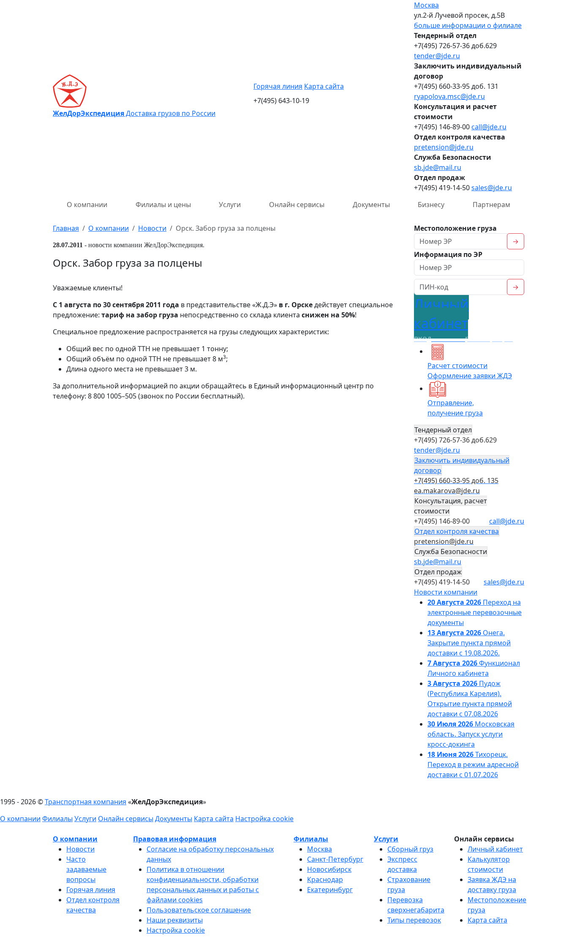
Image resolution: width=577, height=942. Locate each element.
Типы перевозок (414, 920)
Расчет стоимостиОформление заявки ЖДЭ (469, 370)
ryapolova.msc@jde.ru (449, 96)
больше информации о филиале (468, 25)
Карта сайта (324, 86)
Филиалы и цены (163, 204)
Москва (426, 5)
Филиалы (57, 818)
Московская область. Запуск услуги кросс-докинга (470, 734)
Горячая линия (277, 86)
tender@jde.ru (437, 55)
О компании (87, 204)
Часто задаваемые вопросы (86, 869)
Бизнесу (431, 204)
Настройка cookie (264, 818)
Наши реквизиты (175, 920)
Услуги (230, 204)
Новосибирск (329, 869)
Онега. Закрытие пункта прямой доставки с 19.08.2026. (469, 643)
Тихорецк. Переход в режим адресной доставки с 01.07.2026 (473, 764)
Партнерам (491, 204)
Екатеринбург (330, 889)
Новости (80, 849)
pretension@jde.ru (444, 147)
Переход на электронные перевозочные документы (474, 612)
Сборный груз (410, 849)
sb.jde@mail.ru (437, 167)
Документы (371, 204)
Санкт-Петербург (335, 859)
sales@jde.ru (491, 187)
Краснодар (325, 879)
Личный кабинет (495, 849)
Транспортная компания (85, 801)
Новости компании (445, 592)
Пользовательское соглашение (199, 910)
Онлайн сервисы (296, 204)
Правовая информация (174, 839)
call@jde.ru (488, 126)
